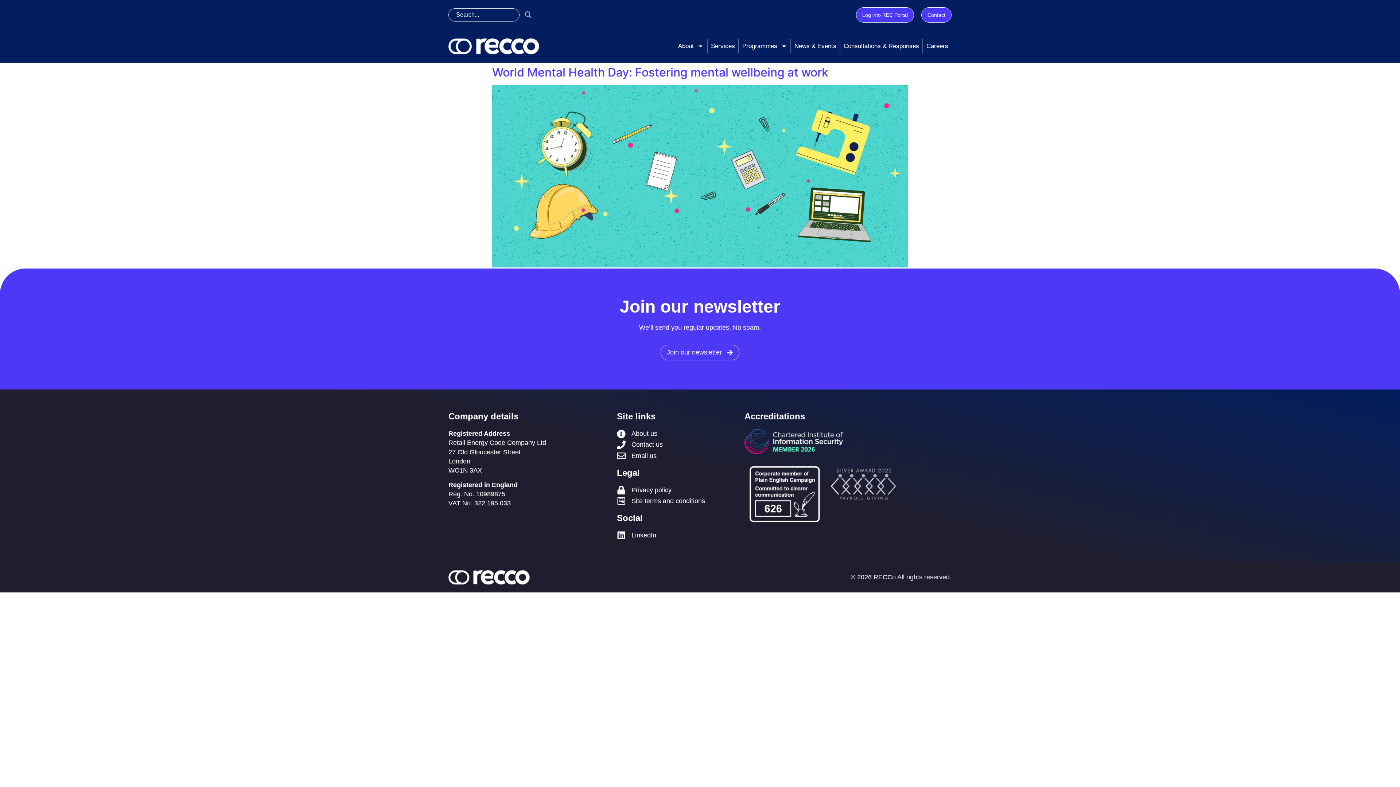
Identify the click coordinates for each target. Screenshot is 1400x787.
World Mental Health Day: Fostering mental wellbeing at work (660, 72)
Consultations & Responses (881, 46)
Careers (937, 46)
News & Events (815, 46)
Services (723, 46)
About (686, 46)
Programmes (759, 46)
